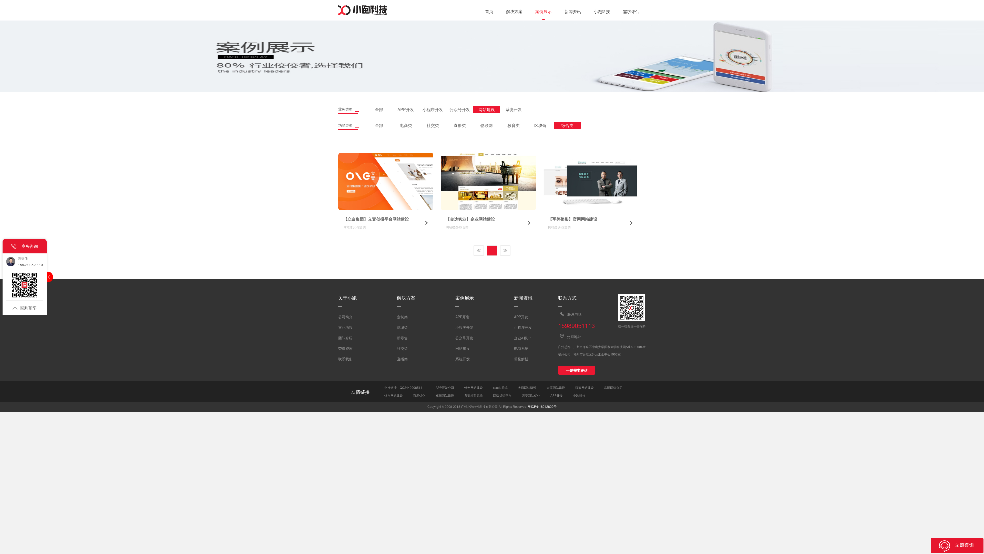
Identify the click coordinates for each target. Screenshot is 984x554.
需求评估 (631, 11)
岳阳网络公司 (613, 387)
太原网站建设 (527, 387)
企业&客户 (522, 337)
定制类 (402, 316)
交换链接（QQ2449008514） (404, 387)
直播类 (402, 358)
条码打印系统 (473, 395)
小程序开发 (464, 327)
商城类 (402, 327)
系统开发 (462, 358)
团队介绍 (345, 337)
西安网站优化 (531, 395)
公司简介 (345, 316)
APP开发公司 (445, 387)
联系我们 (345, 358)
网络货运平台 (502, 395)
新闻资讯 (573, 11)
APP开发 (462, 316)
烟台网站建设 (393, 395)
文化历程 (345, 327)
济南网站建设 (584, 387)
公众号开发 (464, 337)
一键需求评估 (577, 370)
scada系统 (500, 387)
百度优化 (419, 395)
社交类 (402, 348)
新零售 (402, 337)
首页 (489, 11)
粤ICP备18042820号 (542, 406)
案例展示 (543, 11)
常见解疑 (521, 358)
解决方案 (514, 11)
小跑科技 (602, 11)
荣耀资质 (345, 348)
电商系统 (521, 348)
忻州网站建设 (473, 387)
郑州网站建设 (445, 395)
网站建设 (462, 348)
